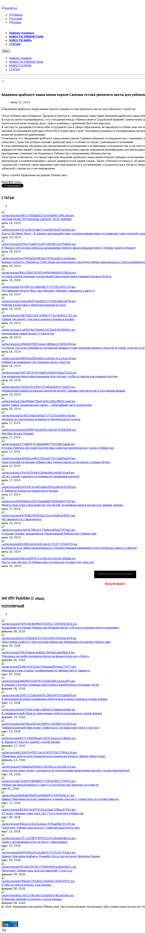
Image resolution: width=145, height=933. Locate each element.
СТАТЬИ (14, 69)
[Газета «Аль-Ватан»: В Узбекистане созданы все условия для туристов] (39, 558)
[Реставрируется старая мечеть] (38, 515)
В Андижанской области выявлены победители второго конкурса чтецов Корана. (55, 699)
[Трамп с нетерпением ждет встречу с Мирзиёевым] (39, 838)
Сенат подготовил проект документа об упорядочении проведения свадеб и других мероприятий (65, 770)
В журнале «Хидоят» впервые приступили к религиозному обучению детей (50, 684)
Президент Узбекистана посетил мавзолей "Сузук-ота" (37, 870)
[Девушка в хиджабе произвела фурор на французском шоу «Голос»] (38, 652)
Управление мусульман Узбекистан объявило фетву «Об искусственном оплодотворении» (60, 627)
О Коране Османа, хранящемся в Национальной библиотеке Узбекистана (49, 533)
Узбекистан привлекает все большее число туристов (36, 362)
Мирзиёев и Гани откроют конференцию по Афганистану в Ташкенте (46, 670)
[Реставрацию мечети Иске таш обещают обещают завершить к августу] (38, 287)
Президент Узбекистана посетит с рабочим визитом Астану (41, 827)
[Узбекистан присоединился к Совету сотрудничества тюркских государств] (39, 781)
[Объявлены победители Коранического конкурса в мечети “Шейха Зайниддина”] (39, 752)
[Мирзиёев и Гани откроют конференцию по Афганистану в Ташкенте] (39, 666)
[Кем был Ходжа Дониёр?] (39, 430)
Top (4, 929)
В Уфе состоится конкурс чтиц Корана (26, 885)
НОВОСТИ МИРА (20, 65)
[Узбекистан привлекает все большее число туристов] (39, 358)
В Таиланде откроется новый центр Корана (30, 490)
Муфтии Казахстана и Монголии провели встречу (34, 305)
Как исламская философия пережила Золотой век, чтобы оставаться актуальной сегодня (59, 376)
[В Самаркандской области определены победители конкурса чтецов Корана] (38, 709)
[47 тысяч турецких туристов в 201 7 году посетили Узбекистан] (39, 809)
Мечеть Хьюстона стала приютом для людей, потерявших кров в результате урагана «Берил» (62, 505)
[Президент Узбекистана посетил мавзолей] (39, 867)
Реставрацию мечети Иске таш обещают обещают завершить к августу (48, 290)
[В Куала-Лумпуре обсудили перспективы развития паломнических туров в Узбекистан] (38, 444)
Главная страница (20, 58)
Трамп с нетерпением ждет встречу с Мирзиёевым (34, 842)
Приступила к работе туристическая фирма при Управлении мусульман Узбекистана (56, 642)
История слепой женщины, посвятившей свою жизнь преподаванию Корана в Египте (56, 276)
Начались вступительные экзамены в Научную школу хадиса (41, 419)
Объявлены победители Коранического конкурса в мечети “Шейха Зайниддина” (54, 756)
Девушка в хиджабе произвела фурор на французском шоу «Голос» (45, 656)
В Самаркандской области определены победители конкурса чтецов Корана (52, 713)
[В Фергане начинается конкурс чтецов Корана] (38, 895)
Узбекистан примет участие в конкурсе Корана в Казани (38, 319)
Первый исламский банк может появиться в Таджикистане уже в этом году (50, 727)
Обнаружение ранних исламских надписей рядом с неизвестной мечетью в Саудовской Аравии (63, 390)
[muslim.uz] (9, 8)
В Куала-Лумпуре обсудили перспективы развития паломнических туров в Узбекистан (58, 448)
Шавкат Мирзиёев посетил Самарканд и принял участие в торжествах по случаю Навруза (60, 799)
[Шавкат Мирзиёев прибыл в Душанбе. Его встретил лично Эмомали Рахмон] (39, 852)
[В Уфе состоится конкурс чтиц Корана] (38, 881)
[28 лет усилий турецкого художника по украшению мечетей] (38, 472)
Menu (6, 51)
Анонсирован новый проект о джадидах (28, 333)
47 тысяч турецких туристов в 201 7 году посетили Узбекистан (42, 813)
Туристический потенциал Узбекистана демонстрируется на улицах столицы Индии (56, 462)
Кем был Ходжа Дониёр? (18, 433)
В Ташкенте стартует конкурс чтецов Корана (31, 742)
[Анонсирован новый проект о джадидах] (38, 329)
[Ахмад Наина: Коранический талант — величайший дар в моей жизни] (38, 401)
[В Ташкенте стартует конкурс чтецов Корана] (39, 738)
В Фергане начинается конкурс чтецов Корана (32, 899)
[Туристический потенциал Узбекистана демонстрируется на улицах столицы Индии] (39, 458)
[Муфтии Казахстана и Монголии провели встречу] (39, 301)
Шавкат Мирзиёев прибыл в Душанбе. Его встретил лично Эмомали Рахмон (51, 856)
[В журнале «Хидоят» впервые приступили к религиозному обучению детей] (38, 681)
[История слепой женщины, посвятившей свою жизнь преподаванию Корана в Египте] (39, 272)
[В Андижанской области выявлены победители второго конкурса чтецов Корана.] (39, 695)
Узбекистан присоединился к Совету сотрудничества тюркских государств (50, 785)
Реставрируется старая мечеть (22, 519)
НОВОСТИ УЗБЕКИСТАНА (26, 62)
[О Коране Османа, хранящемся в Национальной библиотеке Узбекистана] (38, 530)
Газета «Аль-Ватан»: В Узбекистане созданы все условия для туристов (48, 562)
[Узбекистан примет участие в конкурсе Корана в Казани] (39, 315)
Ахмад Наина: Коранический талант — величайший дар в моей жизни (47, 405)
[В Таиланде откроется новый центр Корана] (39, 487)
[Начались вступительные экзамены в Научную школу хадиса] (38, 415)
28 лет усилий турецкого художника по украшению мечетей (40, 476)
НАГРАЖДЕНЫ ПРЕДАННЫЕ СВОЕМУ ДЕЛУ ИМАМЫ (37, 219)
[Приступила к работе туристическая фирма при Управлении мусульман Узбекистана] (39, 638)
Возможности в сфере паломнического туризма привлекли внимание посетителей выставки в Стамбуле (69, 548)
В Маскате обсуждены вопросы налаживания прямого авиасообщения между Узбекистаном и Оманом (68, 248)
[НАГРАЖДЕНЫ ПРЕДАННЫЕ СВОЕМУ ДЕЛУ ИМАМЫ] (38, 215)
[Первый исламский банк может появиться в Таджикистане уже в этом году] (39, 724)
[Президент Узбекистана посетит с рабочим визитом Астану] (38, 824)
